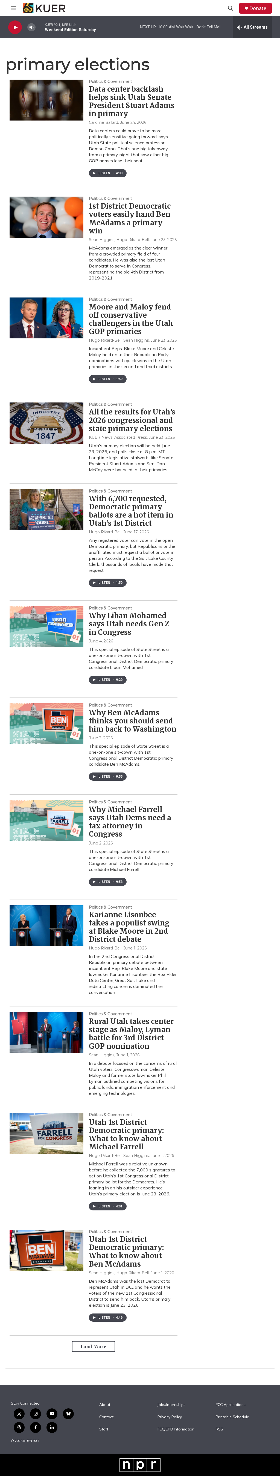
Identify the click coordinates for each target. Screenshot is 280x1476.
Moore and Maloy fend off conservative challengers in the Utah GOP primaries (131, 319)
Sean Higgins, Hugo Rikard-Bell (119, 239)
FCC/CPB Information (176, 1429)
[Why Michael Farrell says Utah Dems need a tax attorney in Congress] (46, 820)
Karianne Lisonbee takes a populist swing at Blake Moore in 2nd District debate (129, 927)
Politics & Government (110, 81)
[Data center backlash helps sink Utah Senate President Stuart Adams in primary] (46, 100)
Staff (103, 1429)
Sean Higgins (101, 1055)
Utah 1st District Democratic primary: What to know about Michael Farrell (126, 1134)
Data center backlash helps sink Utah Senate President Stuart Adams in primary (131, 101)
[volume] (31, 27)
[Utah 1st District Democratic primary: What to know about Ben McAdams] (46, 1250)
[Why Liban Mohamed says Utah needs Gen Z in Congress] (46, 626)
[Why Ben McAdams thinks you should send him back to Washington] (46, 723)
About (104, 1405)
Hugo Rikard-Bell (105, 532)
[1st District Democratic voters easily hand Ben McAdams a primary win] (46, 217)
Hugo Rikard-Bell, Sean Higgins (119, 340)
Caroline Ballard (103, 122)
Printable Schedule (232, 1417)
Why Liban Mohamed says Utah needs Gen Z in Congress (129, 623)
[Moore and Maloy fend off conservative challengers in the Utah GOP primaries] (46, 317)
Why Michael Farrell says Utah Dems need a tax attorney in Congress (130, 821)
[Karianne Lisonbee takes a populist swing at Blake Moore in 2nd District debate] (46, 925)
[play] (15, 27)
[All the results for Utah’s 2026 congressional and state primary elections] (46, 422)
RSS (219, 1429)
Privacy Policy (170, 1417)
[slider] (40, 27)
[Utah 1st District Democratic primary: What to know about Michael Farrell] (46, 1133)
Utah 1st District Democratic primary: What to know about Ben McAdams (126, 1251)
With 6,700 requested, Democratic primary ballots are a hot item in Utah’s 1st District (131, 511)
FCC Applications (231, 1405)
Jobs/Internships (171, 1405)
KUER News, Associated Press (118, 437)
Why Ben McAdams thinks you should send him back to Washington (132, 721)
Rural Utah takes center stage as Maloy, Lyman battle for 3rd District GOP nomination (131, 1033)
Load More (94, 1346)
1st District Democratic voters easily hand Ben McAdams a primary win (130, 218)
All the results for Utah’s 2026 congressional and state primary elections (132, 420)
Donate (257, 8)
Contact (106, 1417)
